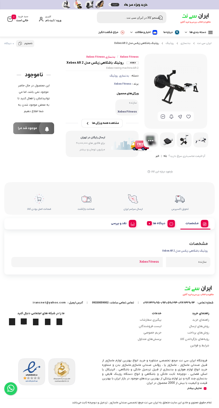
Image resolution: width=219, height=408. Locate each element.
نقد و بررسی (119, 223)
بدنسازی (186, 43)
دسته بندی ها (197, 32)
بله (165, 156)
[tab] (195, 223)
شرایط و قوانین (199, 346)
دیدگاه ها (159, 223)
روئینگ (170, 43)
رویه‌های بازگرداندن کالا (194, 339)
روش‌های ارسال (199, 326)
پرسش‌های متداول (149, 339)
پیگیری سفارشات (150, 320)
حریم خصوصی (152, 333)
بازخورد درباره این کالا (162, 171)
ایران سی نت (204, 43)
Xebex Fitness (122, 84)
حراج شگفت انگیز (108, 32)
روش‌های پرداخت (198, 333)
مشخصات (192, 223)
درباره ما (168, 32)
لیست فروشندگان (150, 326)
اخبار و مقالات (143, 32)
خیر (157, 156)
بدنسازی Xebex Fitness (100, 57)
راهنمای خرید (200, 320)
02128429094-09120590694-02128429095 (169, 302)
